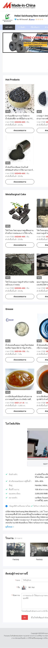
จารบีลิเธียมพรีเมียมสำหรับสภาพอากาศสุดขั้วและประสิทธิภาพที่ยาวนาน (18, 399)
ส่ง (25, 617)
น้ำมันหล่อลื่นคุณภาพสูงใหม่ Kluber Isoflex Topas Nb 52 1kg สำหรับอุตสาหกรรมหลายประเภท (19, 348)
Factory (16, 559)
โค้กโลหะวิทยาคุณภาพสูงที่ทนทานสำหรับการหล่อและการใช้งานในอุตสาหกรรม (19, 233)
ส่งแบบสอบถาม (20, 130)
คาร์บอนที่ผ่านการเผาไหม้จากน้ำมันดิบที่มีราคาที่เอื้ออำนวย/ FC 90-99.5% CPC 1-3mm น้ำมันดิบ (19, 118)
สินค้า (23, 27)
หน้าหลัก (8, 27)
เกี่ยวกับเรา (35, 27)
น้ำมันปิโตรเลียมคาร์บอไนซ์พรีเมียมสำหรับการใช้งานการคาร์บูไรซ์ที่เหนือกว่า (19, 170)
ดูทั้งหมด (8, 526)
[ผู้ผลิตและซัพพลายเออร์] (19, 5)
